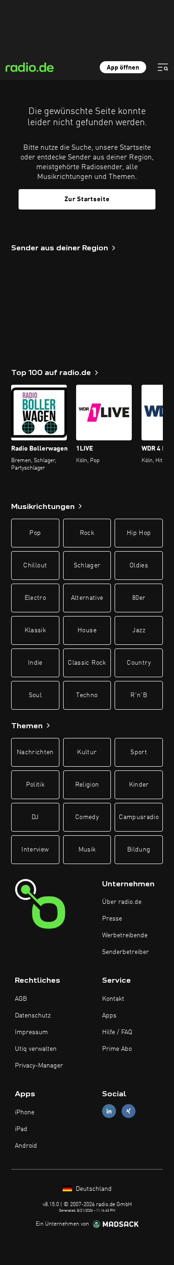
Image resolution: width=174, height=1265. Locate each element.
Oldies (138, 565)
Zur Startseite (87, 199)
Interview (35, 849)
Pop (35, 533)
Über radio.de (122, 902)
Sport (138, 752)
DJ (35, 817)
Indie (35, 663)
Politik (35, 785)
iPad (21, 1129)
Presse (112, 918)
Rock (87, 533)
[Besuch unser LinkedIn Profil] (109, 1111)
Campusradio (139, 817)
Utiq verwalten (36, 1049)
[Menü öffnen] (162, 67)
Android (26, 1146)
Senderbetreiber (125, 952)
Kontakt (113, 999)
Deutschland (93, 1189)
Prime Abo (117, 1049)
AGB (21, 999)
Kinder (139, 785)
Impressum (31, 1032)
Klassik (35, 630)
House (87, 630)
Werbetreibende (125, 935)
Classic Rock (87, 663)
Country (138, 663)
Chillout (35, 565)
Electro (35, 598)
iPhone (24, 1112)
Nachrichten (35, 752)
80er (138, 598)
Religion (87, 785)
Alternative (87, 598)
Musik (87, 849)
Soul (35, 695)
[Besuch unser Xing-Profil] (128, 1111)
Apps (109, 1015)
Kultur (87, 752)
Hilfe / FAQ (117, 1032)
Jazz (138, 630)
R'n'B (138, 695)
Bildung (138, 849)
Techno (86, 695)
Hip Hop (139, 533)
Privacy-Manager (39, 1065)
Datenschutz (33, 1015)
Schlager (87, 565)
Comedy (87, 817)
